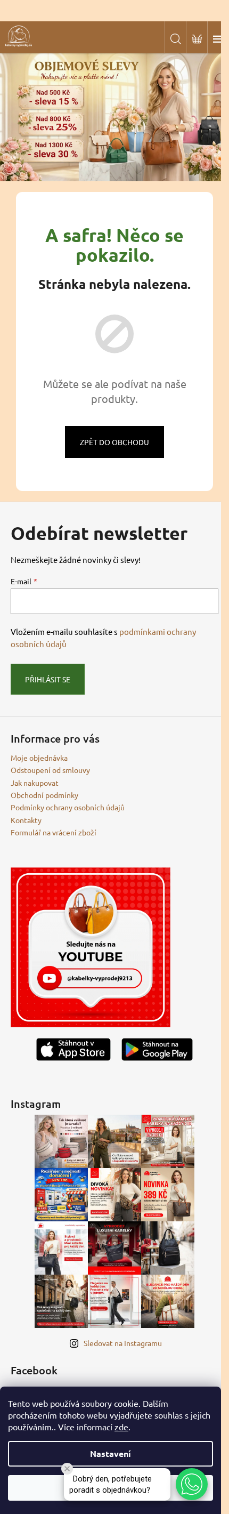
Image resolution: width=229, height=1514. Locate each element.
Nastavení (110, 1453)
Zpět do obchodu (114, 442)
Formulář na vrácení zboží (53, 832)
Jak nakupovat (35, 782)
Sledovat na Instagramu (123, 1343)
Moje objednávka (39, 757)
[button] (192, 1484)
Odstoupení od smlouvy (50, 770)
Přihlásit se (47, 679)
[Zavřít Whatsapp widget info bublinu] (67, 1469)
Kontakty (26, 820)
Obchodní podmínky (44, 795)
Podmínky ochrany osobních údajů (68, 807)
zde (121, 1426)
